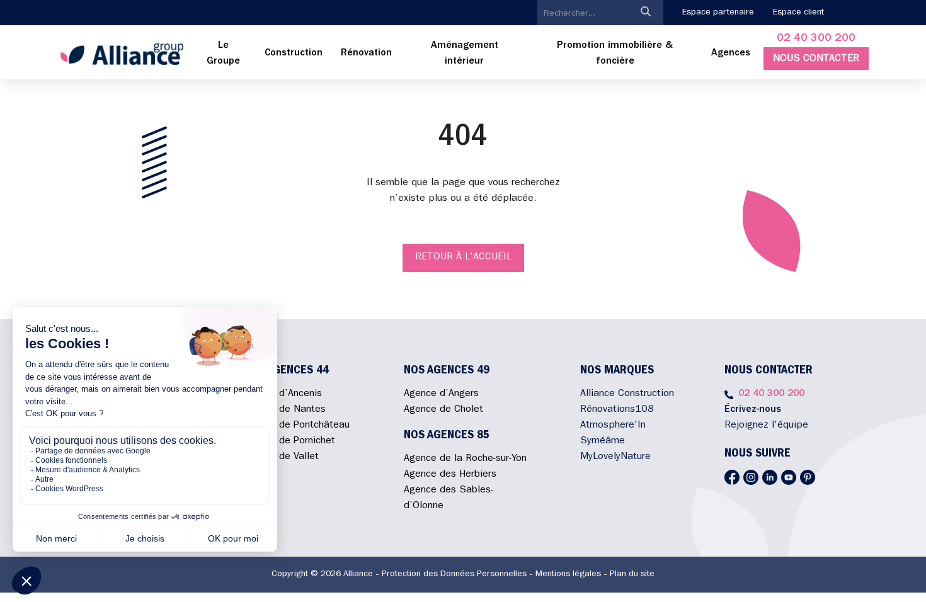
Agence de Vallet (281, 457)
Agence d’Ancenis (282, 394)
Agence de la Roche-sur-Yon (465, 459)
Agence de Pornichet (289, 441)
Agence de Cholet (443, 410)
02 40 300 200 (816, 39)
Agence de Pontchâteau (296, 426)
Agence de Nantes (284, 410)
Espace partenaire (718, 12)
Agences (730, 53)
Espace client (798, 12)
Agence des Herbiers (450, 475)
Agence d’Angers (441, 394)
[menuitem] (223, 54)
